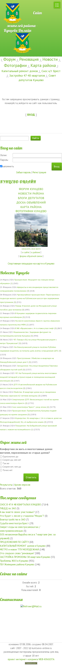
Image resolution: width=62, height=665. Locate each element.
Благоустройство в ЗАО (12, 519)
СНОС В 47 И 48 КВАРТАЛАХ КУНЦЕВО (20, 504)
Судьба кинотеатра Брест (14, 523)
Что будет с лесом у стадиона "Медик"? (22, 515)
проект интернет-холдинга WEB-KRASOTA (31, 659)
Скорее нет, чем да (12, 466)
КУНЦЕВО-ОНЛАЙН (18, 181)
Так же (6, 463)
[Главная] (11, 1)
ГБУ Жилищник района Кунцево (17, 564)
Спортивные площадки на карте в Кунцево (31, 263)
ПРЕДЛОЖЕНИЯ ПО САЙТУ (14, 542)
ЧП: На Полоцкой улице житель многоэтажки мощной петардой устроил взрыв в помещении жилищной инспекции (28, 377)
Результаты (6, 484)
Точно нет (7, 470)
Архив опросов (22, 484)
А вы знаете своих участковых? (17, 512)
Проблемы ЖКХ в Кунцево (14, 560)
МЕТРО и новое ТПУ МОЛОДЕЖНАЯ (19, 549)
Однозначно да (10, 456)
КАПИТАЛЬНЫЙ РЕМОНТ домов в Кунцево (23, 545)
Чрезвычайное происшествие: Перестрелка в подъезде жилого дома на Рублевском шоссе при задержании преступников (30, 298)
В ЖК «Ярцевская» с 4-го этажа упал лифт (34, 328)
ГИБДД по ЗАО (8, 508)
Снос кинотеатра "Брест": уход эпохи (29, 407)
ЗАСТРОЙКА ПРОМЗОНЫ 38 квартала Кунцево (25, 556)
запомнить (8, 166)
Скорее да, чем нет (12, 459)
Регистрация (39, 172)
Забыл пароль (23, 172)
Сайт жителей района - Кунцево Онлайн (23, 21)
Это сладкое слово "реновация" (17, 553)
